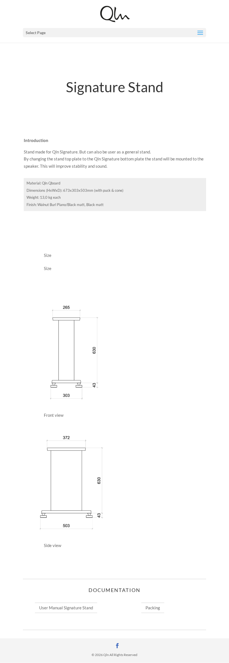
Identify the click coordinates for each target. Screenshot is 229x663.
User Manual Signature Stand (66, 607)
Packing (152, 607)
